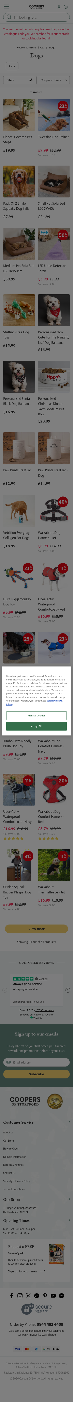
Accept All (36, 726)
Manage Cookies (36, 715)
